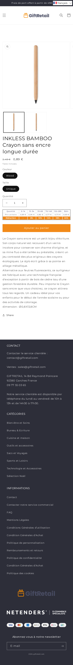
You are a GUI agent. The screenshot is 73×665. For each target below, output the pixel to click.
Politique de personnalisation (25, 542)
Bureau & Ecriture (18, 430)
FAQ (9, 512)
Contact (12, 497)
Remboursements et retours (25, 550)
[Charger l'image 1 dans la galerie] (13, 122)
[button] (4, 15)
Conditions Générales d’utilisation (28, 527)
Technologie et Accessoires (24, 468)
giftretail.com (38, 654)
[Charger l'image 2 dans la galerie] (36, 122)
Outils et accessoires (20, 445)
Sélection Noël (16, 476)
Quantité (8, 196)
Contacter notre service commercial (30, 504)
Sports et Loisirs (17, 460)
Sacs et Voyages (17, 453)
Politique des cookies (20, 573)
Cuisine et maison (18, 438)
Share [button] (10, 315)
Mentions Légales (18, 519)
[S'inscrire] (62, 646)
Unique (11, 188)
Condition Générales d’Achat (25, 535)
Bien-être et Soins (18, 422)
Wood (10, 175)
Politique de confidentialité (24, 557)
